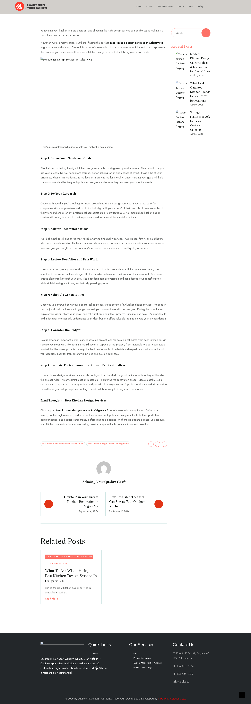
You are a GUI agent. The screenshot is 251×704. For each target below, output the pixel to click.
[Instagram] (220, 6)
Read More (51, 599)
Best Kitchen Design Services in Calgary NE (108, 443)
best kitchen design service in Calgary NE (82, 410)
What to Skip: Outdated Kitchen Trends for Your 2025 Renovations (200, 92)
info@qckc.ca (181, 681)
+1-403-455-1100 (183, 673)
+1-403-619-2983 (183, 666)
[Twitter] (151, 444)
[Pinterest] (164, 444)
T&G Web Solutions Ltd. (172, 698)
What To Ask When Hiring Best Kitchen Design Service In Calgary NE (71, 576)
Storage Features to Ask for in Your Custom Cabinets (200, 121)
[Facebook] (214, 6)
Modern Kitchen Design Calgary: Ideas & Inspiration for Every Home (200, 63)
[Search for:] (190, 33)
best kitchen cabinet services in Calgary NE (63, 443)
